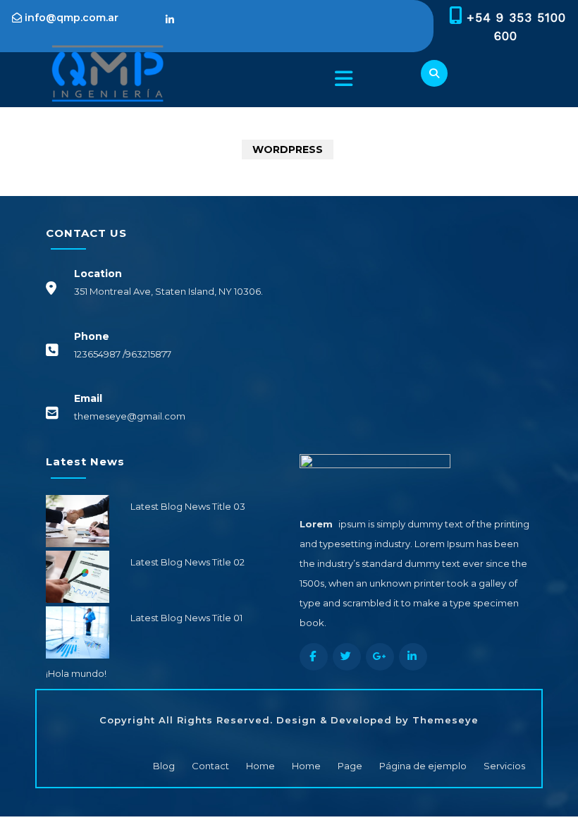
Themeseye (444, 720)
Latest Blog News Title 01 (186, 617)
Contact (210, 765)
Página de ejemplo (423, 765)
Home (260, 765)
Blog (164, 765)
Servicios (504, 765)
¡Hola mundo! (76, 673)
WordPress (287, 149)
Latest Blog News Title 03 (187, 506)
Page (350, 765)
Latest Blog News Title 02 (187, 562)
